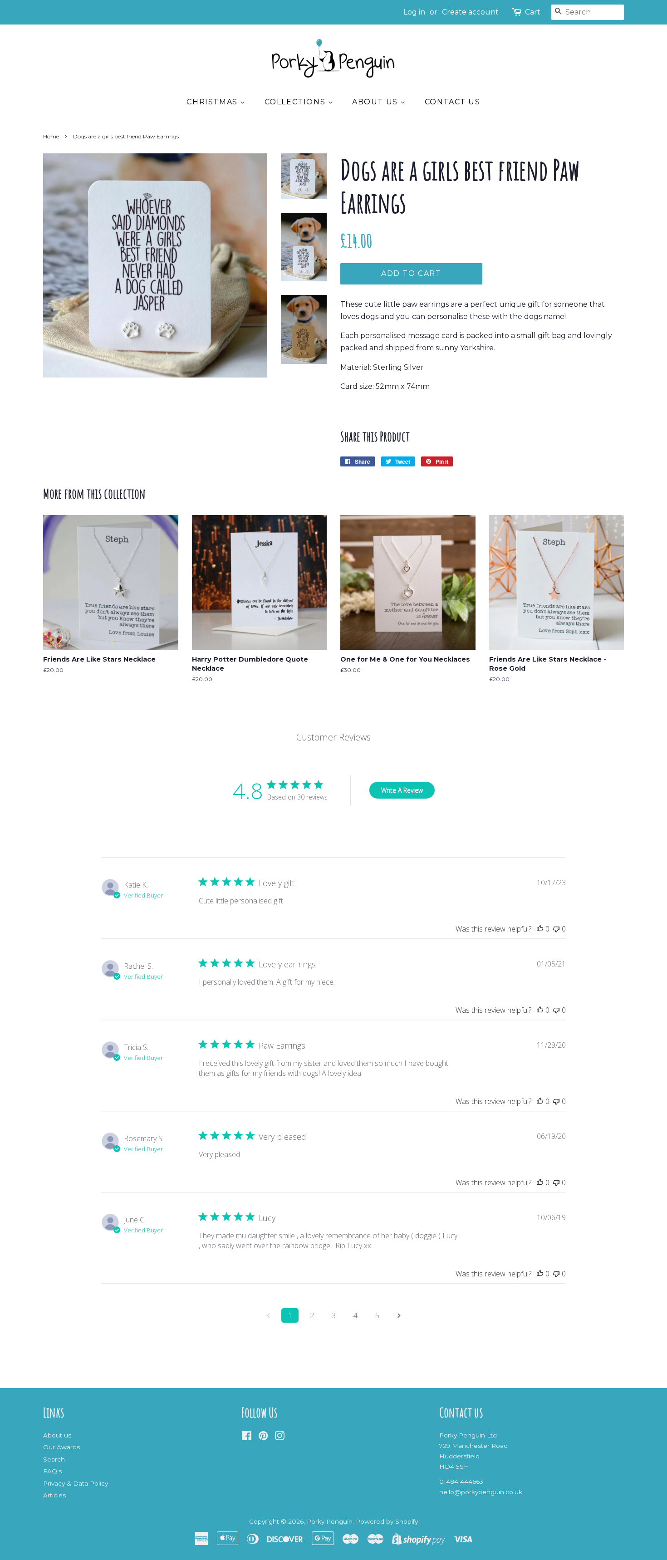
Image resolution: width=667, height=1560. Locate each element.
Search (54, 1459)
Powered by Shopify (387, 1521)
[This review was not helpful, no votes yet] (556, 929)
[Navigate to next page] (398, 1315)
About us (376, 102)
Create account (470, 12)
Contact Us (453, 102)
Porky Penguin (330, 1521)
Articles (54, 1495)
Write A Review (402, 790)
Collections (296, 102)
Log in (414, 12)
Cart (532, 12)
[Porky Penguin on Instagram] (279, 1437)
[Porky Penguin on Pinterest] (263, 1437)
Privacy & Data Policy (75, 1483)
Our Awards (61, 1447)
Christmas (213, 102)
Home (51, 136)
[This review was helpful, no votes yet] (540, 929)
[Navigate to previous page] (268, 1315)
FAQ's (52, 1471)
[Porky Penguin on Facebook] (246, 1437)
